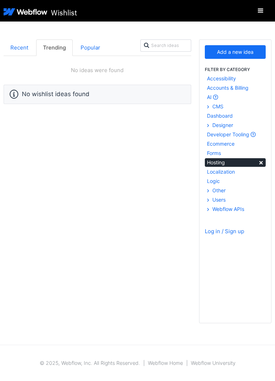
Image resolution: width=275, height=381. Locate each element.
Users (218, 200)
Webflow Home (165, 363)
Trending (54, 47)
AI (210, 97)
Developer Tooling (229, 134)
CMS (217, 106)
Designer (222, 125)
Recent (19, 47)
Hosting (235, 162)
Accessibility (221, 78)
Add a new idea (235, 52)
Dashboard (220, 116)
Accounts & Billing (228, 88)
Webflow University (213, 363)
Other (218, 190)
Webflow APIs (227, 209)
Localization (221, 172)
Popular (90, 47)
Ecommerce (221, 144)
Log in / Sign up (224, 231)
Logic (213, 181)
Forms (214, 153)
